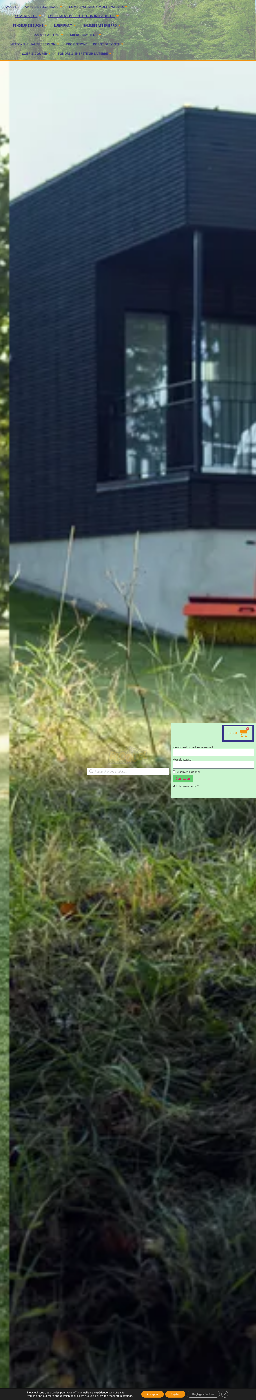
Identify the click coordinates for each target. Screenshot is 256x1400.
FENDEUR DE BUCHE (28, 25)
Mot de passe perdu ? (186, 786)
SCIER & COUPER (34, 53)
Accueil (12, 7)
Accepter (152, 1394)
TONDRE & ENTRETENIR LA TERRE (83, 53)
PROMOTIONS (76, 44)
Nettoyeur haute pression (32, 44)
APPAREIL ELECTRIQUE (41, 7)
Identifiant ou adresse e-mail (193, 747)
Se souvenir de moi (187, 771)
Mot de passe (182, 759)
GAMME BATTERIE (45, 35)
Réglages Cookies (203, 1394)
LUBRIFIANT (63, 25)
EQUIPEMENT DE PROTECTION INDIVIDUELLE (81, 16)
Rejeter (175, 1394)
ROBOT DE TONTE (106, 44)
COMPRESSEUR (26, 16)
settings (127, 1395)
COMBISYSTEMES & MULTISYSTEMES (96, 7)
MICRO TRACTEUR (83, 35)
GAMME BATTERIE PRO (100, 25)
